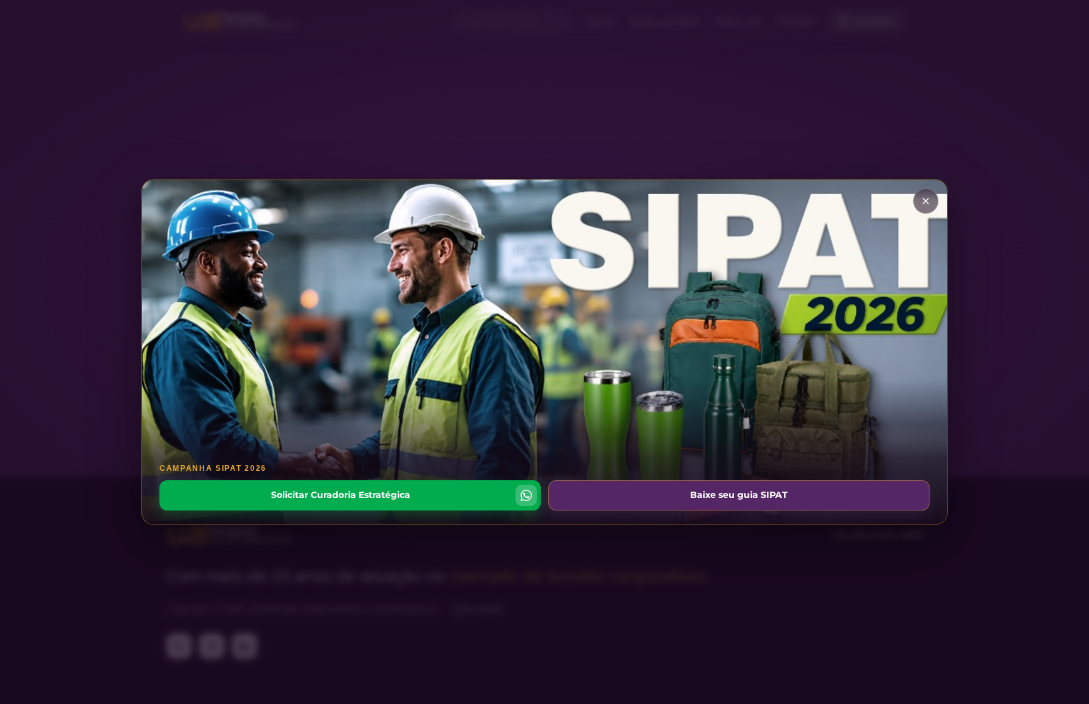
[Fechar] (925, 201)
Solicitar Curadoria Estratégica (340, 494)
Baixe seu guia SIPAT (739, 494)
